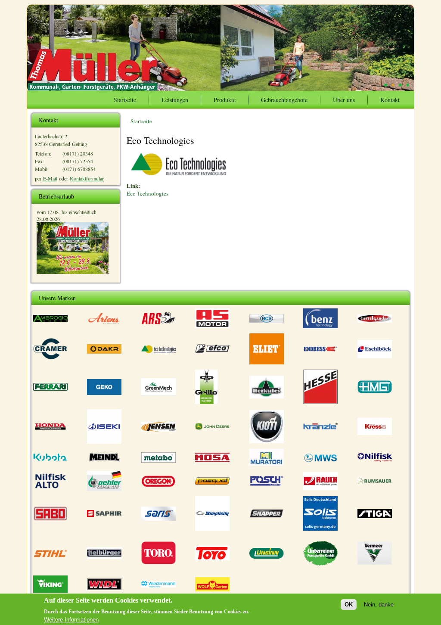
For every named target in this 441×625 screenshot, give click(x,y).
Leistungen (174, 100)
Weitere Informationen (71, 619)
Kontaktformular (87, 178)
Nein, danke (379, 604)
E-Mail (50, 178)
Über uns (344, 100)
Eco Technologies (147, 193)
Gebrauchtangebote (284, 100)
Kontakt (390, 100)
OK (349, 604)
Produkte (225, 100)
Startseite (125, 100)
